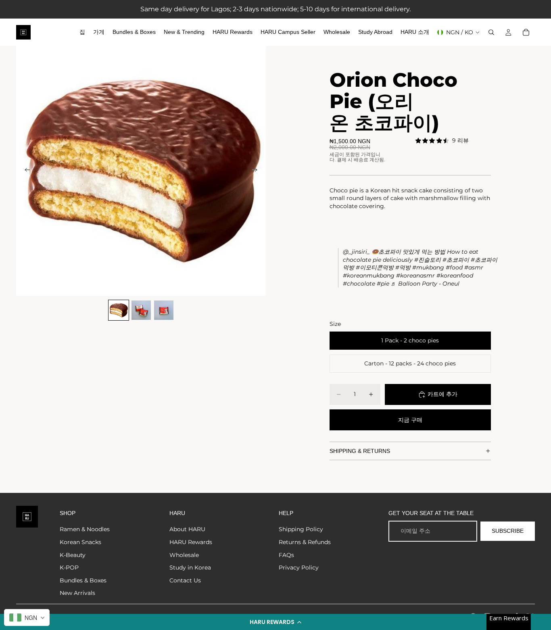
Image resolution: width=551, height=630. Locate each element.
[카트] (526, 32)
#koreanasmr (415, 275)
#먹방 (403, 267)
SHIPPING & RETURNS (360, 451)
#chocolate (359, 283)
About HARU (187, 529)
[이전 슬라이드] (25, 171)
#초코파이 (455, 259)
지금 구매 (410, 419)
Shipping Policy (301, 529)
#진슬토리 (427, 259)
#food (454, 267)
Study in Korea (190, 567)
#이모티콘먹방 (375, 267)
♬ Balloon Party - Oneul (425, 283)
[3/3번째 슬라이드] (163, 310)
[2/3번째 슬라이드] (141, 310)
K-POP (69, 567)
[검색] (491, 32)
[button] (275, 622)
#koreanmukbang (368, 275)
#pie (383, 283)
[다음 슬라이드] (257, 171)
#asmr (473, 267)
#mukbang (428, 267)
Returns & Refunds (305, 542)
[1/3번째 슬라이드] (118, 310)
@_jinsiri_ (356, 251)
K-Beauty (73, 555)
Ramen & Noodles (85, 529)
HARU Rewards (190, 542)
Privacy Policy (299, 567)
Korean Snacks (80, 542)
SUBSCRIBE (508, 531)
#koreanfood (454, 275)
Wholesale (184, 555)
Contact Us (185, 580)
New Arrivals (77, 593)
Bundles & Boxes (83, 580)
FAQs (286, 555)
